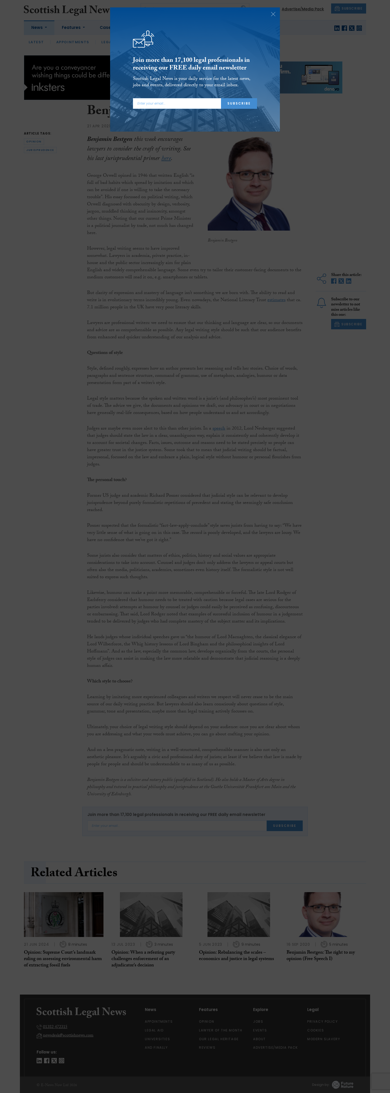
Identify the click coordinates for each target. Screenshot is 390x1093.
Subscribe (239, 103)
